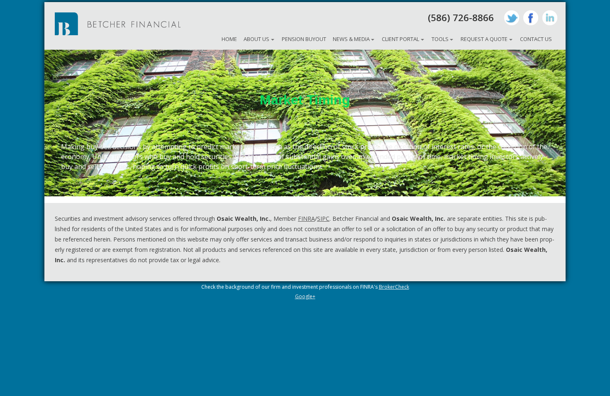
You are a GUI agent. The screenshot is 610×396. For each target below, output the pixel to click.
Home (229, 39)
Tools (440, 39)
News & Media (351, 39)
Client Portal (400, 39)
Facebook (530, 17)
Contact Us (536, 39)
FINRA (306, 218)
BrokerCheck (394, 286)
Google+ (305, 296)
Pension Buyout (304, 39)
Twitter (511, 17)
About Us (256, 39)
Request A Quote (484, 39)
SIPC (323, 218)
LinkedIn (549, 17)
